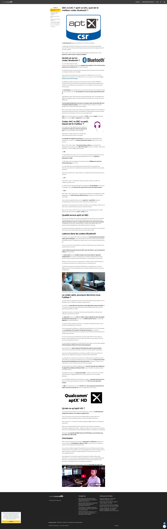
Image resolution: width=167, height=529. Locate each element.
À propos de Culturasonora (55, 500)
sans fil (68, 78)
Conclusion (53, 26)
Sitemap (116, 525)
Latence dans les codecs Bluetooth (55, 20)
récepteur (91, 76)
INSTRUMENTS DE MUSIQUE (148, 1)
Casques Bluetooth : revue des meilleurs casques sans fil (108, 499)
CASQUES (137, 1)
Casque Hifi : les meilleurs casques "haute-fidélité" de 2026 (108, 502)
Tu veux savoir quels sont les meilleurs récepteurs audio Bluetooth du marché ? (80, 292)
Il (62, 75)
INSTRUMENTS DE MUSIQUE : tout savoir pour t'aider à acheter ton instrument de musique (87, 513)
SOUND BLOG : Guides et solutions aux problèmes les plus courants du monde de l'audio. (87, 508)
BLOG (157, 1)
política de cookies (9, 518)
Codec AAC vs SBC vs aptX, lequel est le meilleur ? (55, 13)
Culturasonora (84, 210)
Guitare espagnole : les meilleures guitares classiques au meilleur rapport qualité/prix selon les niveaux (109, 509)
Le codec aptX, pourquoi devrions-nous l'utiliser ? (55, 23)
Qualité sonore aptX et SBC (55, 17)
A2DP (92, 156)
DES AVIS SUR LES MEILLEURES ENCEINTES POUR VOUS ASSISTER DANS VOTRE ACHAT (87, 500)
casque (76, 78)
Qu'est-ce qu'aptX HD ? (55, 24)
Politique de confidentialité (75, 522)
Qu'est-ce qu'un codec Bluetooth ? (55, 10)
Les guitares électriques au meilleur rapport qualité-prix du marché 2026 (109, 505)
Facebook (64, 522)
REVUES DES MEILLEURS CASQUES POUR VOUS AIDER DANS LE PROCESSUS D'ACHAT (87, 504)
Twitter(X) (59, 522)
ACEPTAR (11, 521)
